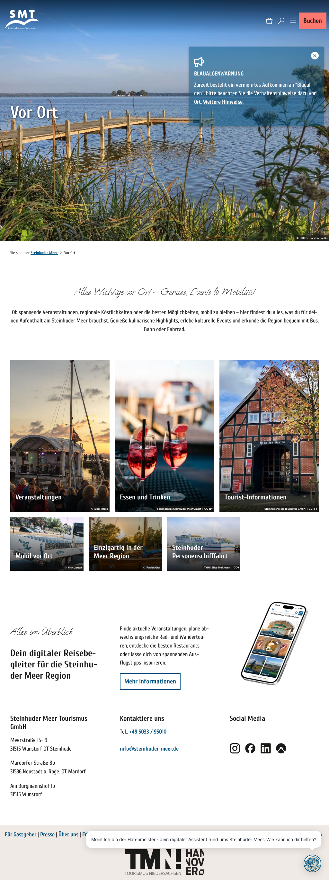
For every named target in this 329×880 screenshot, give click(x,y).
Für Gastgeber (20, 834)
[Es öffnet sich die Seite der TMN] (153, 862)
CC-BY (208, 509)
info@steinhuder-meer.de (149, 748)
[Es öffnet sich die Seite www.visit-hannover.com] (195, 862)
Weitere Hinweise (223, 102)
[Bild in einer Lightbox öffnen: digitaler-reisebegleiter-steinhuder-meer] (274, 643)
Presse (47, 834)
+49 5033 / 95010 (147, 731)
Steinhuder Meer (44, 253)
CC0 (236, 568)
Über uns (68, 834)
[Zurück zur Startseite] (22, 21)
